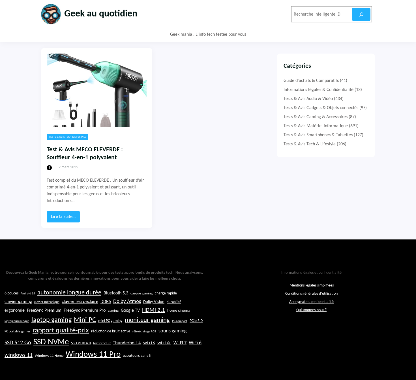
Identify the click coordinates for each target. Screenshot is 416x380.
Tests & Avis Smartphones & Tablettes (318, 135)
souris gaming (172, 331)
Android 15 (28, 293)
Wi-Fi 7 (179, 343)
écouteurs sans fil (137, 355)
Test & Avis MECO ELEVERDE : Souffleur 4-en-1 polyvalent (85, 154)
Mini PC (85, 320)
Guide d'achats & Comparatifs (311, 80)
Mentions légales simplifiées (312, 285)
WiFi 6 (195, 343)
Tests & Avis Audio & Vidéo (308, 99)
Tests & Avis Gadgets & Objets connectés (321, 108)
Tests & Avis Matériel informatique (316, 126)
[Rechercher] (361, 14)
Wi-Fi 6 (149, 343)
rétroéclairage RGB (144, 331)
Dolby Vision (153, 302)
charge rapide (166, 293)
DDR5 (105, 302)
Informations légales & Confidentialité (318, 90)
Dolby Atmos (127, 301)
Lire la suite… (65, 218)
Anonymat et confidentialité (311, 302)
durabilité (174, 302)
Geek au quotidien (100, 14)
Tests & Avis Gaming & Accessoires (316, 117)
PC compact (179, 321)
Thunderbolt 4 (127, 343)
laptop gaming (51, 320)
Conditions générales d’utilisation (311, 294)
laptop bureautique (17, 321)
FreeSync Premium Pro (85, 310)
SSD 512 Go (18, 343)
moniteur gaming (147, 320)
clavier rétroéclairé (80, 301)
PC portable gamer (17, 331)
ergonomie (15, 310)
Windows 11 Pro (93, 355)
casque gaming (141, 293)
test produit (102, 343)
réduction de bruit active (110, 331)
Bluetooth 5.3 (116, 293)
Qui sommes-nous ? (311, 310)
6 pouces (11, 293)
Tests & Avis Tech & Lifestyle (67, 137)
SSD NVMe (51, 342)
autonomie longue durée (69, 293)
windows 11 (19, 355)
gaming (113, 311)
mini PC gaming (110, 321)
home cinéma (178, 311)
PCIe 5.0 (196, 321)
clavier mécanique (46, 302)
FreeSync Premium (44, 310)
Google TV (130, 310)
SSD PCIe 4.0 (81, 343)
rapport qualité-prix (61, 330)
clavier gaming (18, 302)
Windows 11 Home (49, 356)
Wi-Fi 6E (164, 343)
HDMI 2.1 (153, 310)
